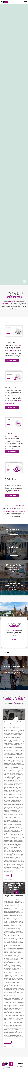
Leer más (8, 875)
